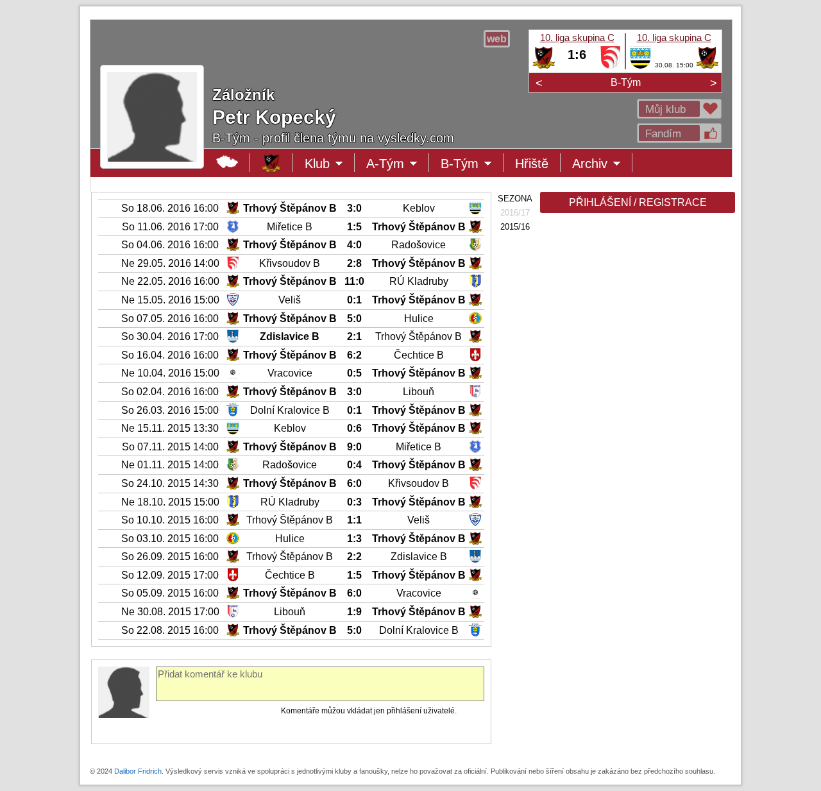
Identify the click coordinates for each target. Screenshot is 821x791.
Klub (330, 164)
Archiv (602, 164)
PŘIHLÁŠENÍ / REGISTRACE (638, 202)
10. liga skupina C (577, 37)
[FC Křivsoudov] (610, 66)
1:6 (577, 54)
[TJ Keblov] (640, 66)
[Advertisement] (636, 418)
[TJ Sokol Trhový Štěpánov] (543, 66)
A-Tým (394, 164)
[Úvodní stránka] (271, 162)
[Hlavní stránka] (227, 162)
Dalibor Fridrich (138, 771)
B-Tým (626, 82)
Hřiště (531, 164)
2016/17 (515, 212)
